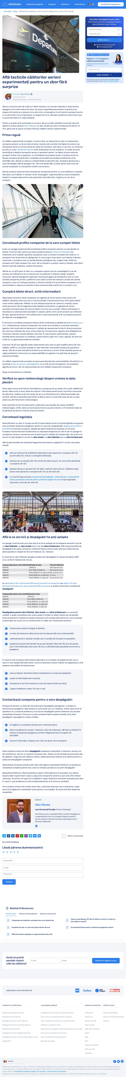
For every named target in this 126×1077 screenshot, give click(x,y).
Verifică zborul (103, 40)
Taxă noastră (89, 1025)
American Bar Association (56, 1071)
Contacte (88, 1053)
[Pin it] (17, 835)
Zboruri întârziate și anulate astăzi (53, 1037)
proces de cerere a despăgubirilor (25, 364)
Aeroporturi (6, 1041)
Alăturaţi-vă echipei (92, 1029)
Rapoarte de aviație (48, 1041)
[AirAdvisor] (12, 4)
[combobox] (104, 29)
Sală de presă (90, 1049)
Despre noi (89, 1017)
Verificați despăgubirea (111, 4)
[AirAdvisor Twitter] (118, 1061)
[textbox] (103, 29)
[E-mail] (39, 835)
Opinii (87, 1033)
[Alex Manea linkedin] (36, 826)
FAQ (86, 1041)
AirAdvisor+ (65, 4)
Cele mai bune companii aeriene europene (56, 1017)
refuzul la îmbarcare (61, 252)
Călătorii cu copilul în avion (51, 1025)
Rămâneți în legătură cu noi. (105, 960)
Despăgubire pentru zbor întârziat (14, 1021)
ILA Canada (41, 1071)
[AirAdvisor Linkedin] (122, 1061)
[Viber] (26, 835)
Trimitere (9, 882)
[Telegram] (30, 835)
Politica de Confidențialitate (113, 1017)
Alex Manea (25, 94)
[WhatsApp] (21, 835)
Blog (15, 11)
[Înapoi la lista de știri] (64, 836)
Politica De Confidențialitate (110, 81)
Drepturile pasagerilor (35, 4)
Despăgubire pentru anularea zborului (16, 1025)
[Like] (8, 835)
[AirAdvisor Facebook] (114, 1061)
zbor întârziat (30, 126)
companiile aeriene (25, 150)
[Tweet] (4, 835)
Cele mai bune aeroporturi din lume (54, 1033)
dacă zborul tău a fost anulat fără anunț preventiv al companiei (32, 583)
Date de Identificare (110, 1013)
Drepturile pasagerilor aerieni (13, 1013)
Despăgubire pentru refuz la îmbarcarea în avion (20, 1037)
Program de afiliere (92, 1045)
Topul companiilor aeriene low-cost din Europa (58, 1021)
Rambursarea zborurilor (11, 1029)
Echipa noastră (90, 1021)
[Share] (13, 835)
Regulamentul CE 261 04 (11, 1017)
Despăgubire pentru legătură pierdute (16, 1033)
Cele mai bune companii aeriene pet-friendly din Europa (61, 1029)
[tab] (11, 914)
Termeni (106, 1021)
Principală (7, 11)
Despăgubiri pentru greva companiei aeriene (57, 1013)
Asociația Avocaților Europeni (25, 1071)
